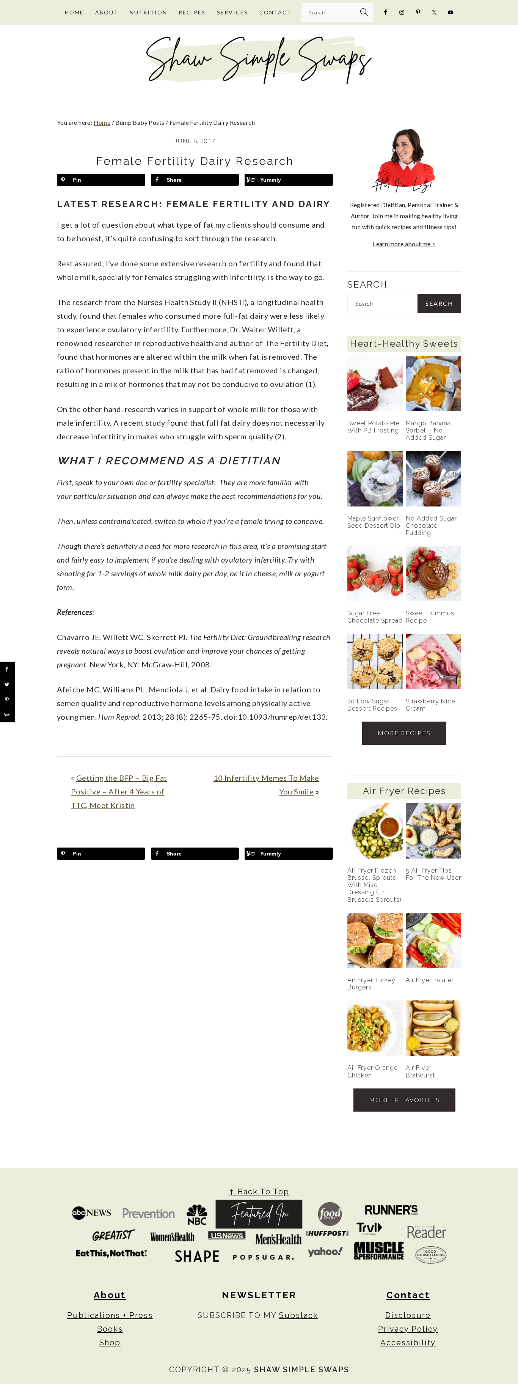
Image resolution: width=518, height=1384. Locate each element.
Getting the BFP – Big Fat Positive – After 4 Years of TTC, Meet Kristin (119, 791)
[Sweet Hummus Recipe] (433, 573)
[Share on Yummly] (7, 714)
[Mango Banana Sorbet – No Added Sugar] (433, 383)
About (110, 1295)
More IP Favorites (404, 1099)
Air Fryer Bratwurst (420, 1071)
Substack (298, 1315)
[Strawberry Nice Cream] (433, 661)
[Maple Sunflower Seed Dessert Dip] (375, 478)
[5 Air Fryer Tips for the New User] (433, 831)
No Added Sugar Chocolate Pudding (431, 525)
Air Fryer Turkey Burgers (371, 984)
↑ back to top (259, 1191)
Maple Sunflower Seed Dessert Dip (373, 522)
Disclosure (408, 1315)
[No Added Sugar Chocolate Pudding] (433, 478)
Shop (110, 1342)
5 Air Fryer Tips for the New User (433, 874)
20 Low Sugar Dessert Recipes (372, 705)
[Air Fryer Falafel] (433, 940)
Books (110, 1329)
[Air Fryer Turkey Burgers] (375, 940)
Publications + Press (110, 1315)
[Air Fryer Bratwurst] (433, 1028)
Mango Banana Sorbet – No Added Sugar (428, 430)
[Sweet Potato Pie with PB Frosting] (375, 383)
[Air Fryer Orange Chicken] (375, 1028)
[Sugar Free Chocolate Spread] (375, 573)
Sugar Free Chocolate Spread (375, 617)
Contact (408, 1295)
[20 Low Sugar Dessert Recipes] (375, 661)
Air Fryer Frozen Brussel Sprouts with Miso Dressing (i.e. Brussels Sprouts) (374, 885)
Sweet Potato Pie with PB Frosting (373, 427)
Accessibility (408, 1342)
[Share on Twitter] (7, 684)
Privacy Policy (408, 1329)
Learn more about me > (404, 243)
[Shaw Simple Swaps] (259, 81)
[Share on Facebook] (7, 669)
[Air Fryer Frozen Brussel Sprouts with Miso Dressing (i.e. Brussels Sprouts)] (375, 831)
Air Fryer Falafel (430, 980)
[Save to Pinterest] (7, 699)
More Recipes (404, 732)
